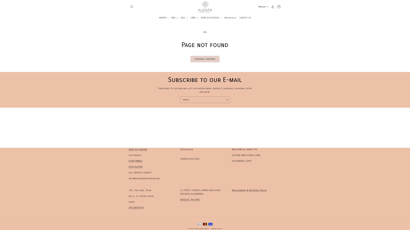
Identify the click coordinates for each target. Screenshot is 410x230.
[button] (132, 7)
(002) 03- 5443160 (189, 199)
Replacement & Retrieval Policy (249, 190)
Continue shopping (205, 59)
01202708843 (136, 161)
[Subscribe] (227, 100)
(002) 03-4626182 (138, 149)
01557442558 (136, 167)
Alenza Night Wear (201, 229)
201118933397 (136, 207)
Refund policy (217, 229)
